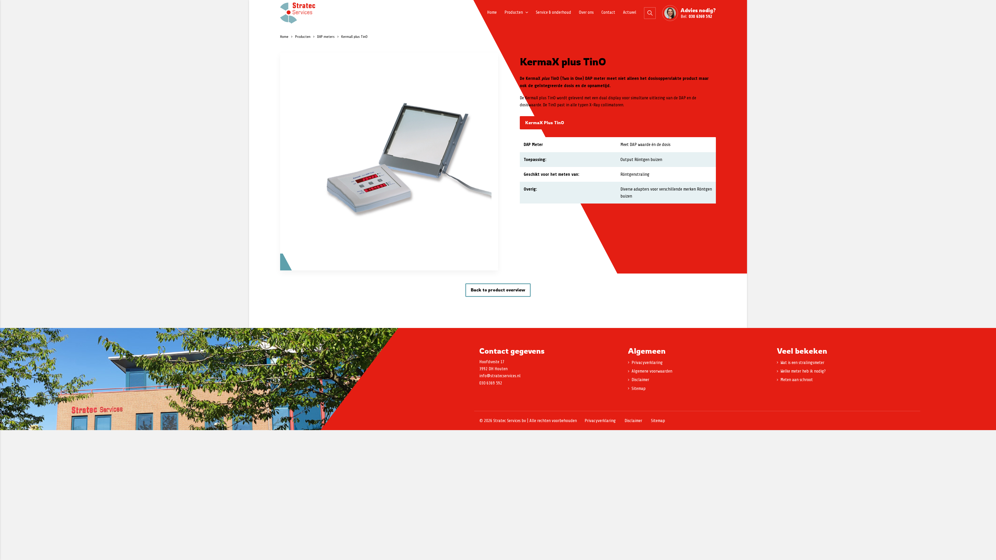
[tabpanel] (389, 161)
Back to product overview (498, 289)
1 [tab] (389, 261)
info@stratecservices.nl (500, 375)
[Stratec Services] (297, 13)
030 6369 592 (700, 16)
